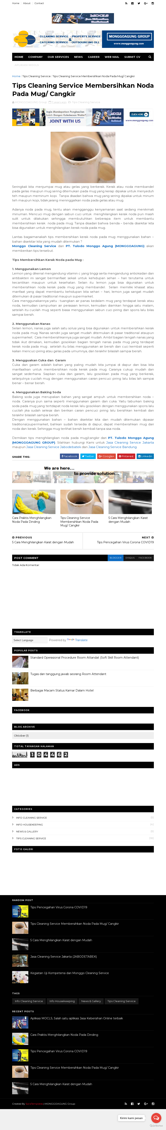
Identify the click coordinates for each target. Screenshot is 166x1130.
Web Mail (112, 56)
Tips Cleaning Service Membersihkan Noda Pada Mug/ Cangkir (79, 521)
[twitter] (139, 3)
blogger (115, 557)
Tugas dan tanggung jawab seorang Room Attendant (68, 674)
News (78, 56)
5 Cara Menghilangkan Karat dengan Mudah (128, 520)
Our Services (58, 56)
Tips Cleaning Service (36, 76)
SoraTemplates (34, 1103)
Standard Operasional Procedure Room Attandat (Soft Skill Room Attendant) (84, 657)
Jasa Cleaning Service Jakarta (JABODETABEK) (63, 956)
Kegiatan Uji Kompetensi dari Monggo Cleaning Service (69, 973)
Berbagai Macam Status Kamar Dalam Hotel (62, 690)
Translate (81, 640)
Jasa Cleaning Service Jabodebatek (54, 447)
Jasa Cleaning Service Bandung (112, 447)
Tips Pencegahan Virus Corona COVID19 (58, 907)
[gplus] (146, 3)
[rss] (126, 3)
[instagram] (153, 3)
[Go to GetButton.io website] (156, 1126)
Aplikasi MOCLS (27, 65)
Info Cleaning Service (31, 817)
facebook (145, 557)
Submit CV (132, 56)
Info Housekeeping (29, 824)
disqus (130, 557)
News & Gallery (27, 831)
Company (35, 56)
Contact (39, 3)
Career (94, 56)
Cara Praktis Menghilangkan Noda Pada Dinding (31, 520)
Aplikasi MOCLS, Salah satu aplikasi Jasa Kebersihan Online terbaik (76, 1018)
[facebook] (132, 3)
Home (15, 3)
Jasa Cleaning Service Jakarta (130, 442)
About (27, 3)
